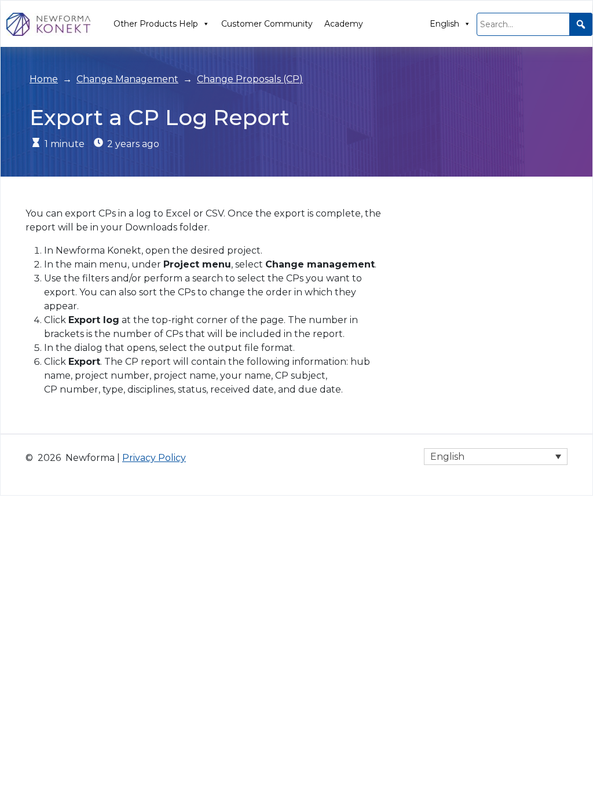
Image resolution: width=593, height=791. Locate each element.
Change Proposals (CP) (250, 79)
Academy (343, 24)
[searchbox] (534, 24)
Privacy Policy (154, 457)
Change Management (127, 79)
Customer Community (267, 24)
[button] (580, 24)
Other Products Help (156, 24)
